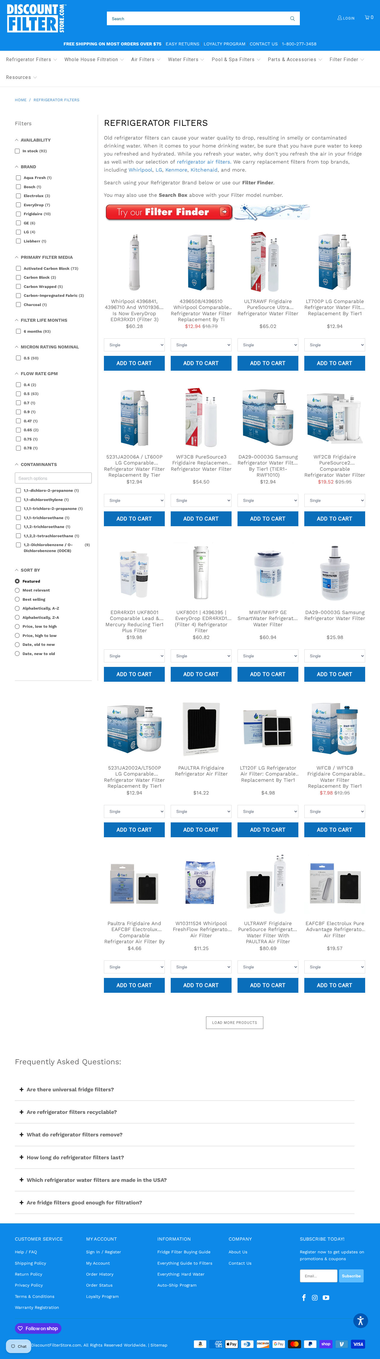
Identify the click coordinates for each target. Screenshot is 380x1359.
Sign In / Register (103, 1251)
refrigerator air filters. (204, 162)
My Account (98, 1263)
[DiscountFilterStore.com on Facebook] (304, 1298)
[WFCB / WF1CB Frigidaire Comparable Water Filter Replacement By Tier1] (334, 728)
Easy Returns (183, 44)
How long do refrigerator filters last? (75, 1157)
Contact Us (264, 44)
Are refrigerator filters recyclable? (72, 1112)
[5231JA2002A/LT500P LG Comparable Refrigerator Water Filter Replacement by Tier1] (134, 728)
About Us (238, 1251)
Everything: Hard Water (181, 1274)
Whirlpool (140, 170)
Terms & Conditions (34, 1296)
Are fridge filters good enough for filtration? (84, 1202)
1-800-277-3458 (299, 44)
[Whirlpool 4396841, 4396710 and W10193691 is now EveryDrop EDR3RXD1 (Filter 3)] (134, 261)
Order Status (99, 1285)
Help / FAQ (26, 1251)
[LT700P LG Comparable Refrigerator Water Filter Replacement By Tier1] (334, 261)
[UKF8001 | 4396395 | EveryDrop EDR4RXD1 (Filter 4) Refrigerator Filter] (201, 573)
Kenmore (176, 170)
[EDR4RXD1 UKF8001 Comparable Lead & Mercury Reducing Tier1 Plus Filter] (134, 573)
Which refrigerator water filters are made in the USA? (97, 1180)
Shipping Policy (30, 1263)
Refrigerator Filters (156, 123)
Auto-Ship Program (177, 1285)
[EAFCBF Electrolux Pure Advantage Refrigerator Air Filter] (334, 884)
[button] (31, 60)
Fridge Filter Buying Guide (183, 1251)
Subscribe (351, 1276)
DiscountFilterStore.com (56, 1345)
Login (348, 18)
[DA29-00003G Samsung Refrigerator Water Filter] (334, 573)
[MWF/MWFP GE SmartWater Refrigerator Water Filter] (268, 573)
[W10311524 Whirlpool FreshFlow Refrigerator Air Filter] (201, 884)
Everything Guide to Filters (184, 1263)
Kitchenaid (204, 170)
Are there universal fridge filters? (70, 1089)
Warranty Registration (37, 1307)
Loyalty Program (225, 44)
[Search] (292, 18)
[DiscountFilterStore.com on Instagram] (315, 1298)
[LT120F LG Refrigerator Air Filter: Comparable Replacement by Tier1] (268, 728)
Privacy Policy (29, 1285)
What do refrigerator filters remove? (75, 1134)
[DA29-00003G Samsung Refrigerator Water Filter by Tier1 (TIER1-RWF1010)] (268, 417)
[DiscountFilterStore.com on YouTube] (326, 1298)
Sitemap (159, 1345)
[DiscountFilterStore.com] (36, 18)
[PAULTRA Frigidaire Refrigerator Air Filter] (201, 728)
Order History (99, 1274)
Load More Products (234, 1023)
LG (159, 170)
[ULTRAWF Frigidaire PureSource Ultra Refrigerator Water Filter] (268, 261)
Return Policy (28, 1274)
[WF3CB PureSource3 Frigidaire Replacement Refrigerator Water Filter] (201, 417)
